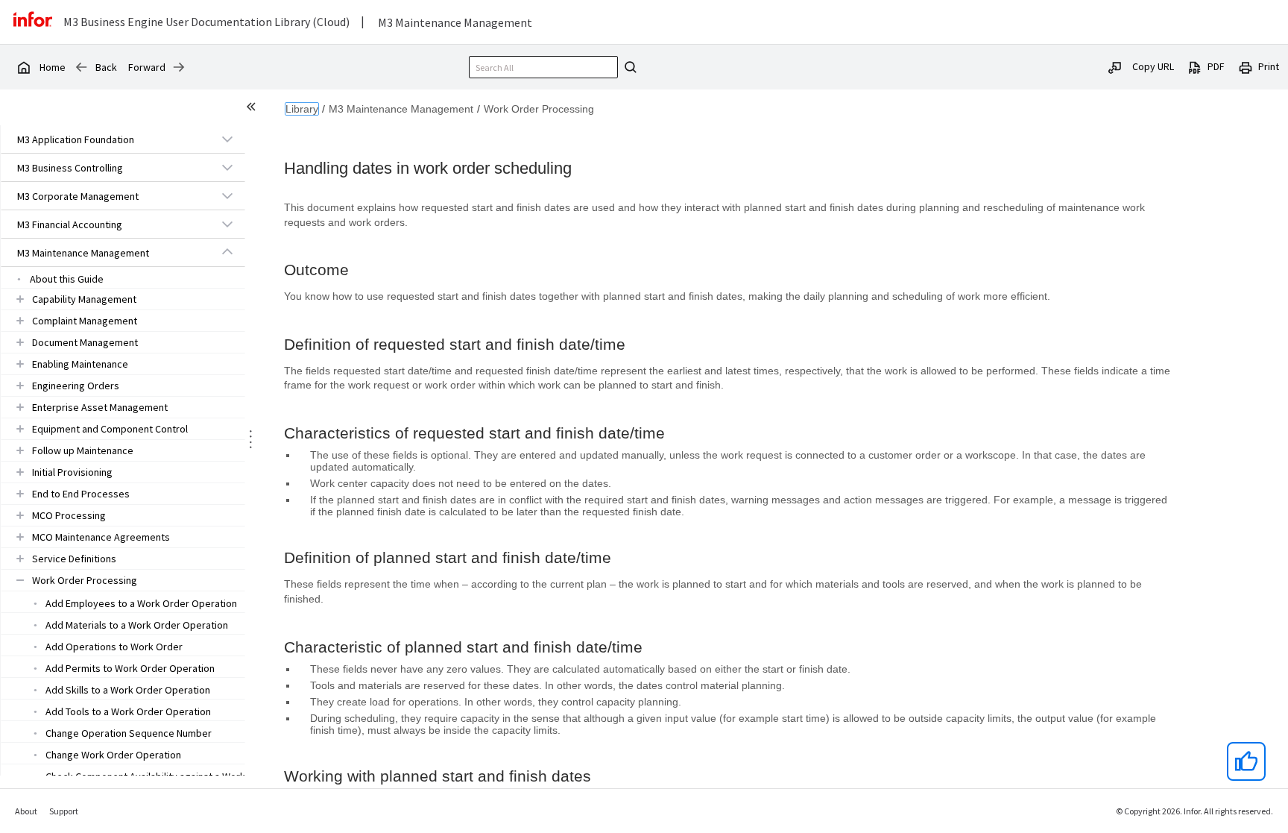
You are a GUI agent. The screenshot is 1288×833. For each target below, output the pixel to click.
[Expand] (227, 138)
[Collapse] (227, 252)
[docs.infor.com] (23, 67)
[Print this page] (1245, 66)
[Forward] (178, 67)
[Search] (628, 67)
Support (63, 811)
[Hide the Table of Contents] (253, 109)
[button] (105, 139)
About (26, 811)
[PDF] (1195, 66)
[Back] (81, 67)
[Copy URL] (1115, 66)
